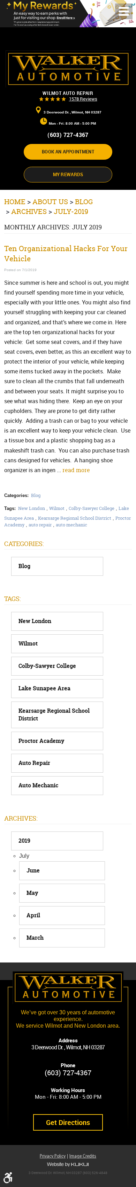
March (35, 937)
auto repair (40, 525)
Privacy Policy (53, 1156)
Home (14, 201)
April (33, 915)
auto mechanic (71, 525)
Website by (68, 1164)
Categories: (24, 543)
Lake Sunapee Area (44, 688)
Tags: (12, 598)
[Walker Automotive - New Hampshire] (68, 69)
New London (31, 508)
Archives (29, 211)
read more (76, 470)
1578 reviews (83, 99)
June (33, 870)
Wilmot (57, 508)
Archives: (21, 818)
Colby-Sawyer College (91, 508)
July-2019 (71, 211)
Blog (84, 201)
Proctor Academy (41, 741)
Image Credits (82, 1156)
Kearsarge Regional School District (74, 518)
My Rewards (68, 174)
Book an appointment (68, 152)
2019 (24, 840)
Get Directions (68, 1122)
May (32, 893)
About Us (50, 201)
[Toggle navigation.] (124, 11)
